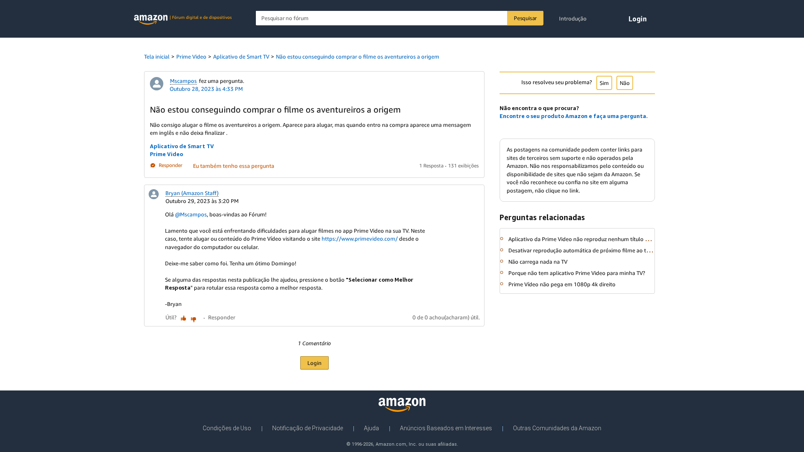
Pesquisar (525, 18)
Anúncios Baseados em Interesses (446, 428)
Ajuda (371, 428)
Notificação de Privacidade (307, 428)
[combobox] (400, 18)
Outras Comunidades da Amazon (557, 428)
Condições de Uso (227, 428)
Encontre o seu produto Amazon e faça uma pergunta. (574, 116)
